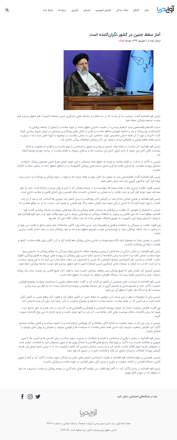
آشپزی (74, 10)
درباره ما (62, 10)
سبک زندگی (122, 10)
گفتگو (136, 10)
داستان (86, 10)
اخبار (147, 10)
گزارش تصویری (103, 10)
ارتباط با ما (48, 10)
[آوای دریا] (165, 13)
